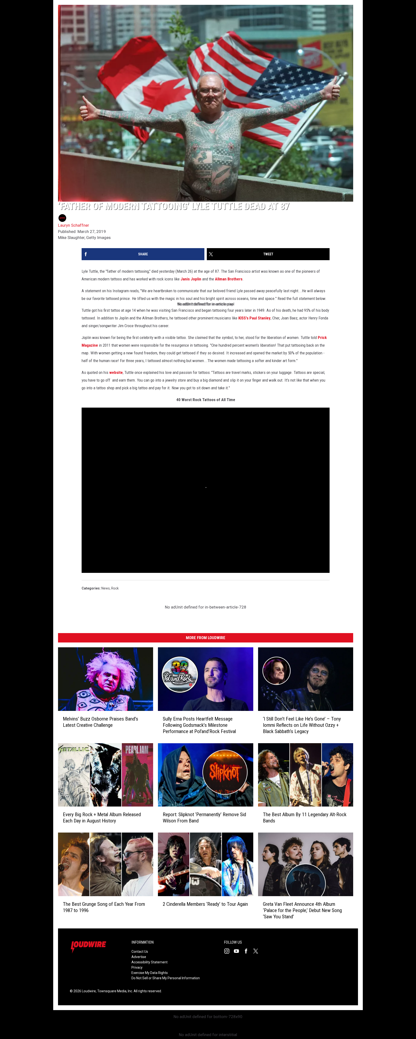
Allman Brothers (228, 279)
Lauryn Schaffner (73, 225)
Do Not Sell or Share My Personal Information (165, 978)
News (105, 588)
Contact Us (139, 951)
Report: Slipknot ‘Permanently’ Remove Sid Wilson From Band (204, 818)
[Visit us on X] (257, 951)
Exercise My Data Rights (149, 973)
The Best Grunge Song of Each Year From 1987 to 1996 (104, 907)
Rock (115, 588)
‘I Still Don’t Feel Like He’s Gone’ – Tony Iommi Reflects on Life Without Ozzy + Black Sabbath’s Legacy (302, 725)
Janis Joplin (191, 279)
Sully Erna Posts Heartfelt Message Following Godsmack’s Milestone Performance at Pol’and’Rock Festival (199, 725)
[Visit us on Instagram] (229, 951)
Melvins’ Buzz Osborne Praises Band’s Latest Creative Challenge (100, 722)
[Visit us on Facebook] (248, 951)
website (116, 372)
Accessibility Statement (149, 962)
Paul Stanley (260, 318)
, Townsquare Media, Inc (114, 991)
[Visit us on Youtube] (238, 951)
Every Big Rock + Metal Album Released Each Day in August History (102, 818)
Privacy (137, 967)
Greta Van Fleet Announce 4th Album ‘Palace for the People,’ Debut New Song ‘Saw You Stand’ (302, 910)
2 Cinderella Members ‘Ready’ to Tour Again (205, 904)
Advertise (138, 957)
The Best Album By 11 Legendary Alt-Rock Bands (304, 818)
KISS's (243, 318)
